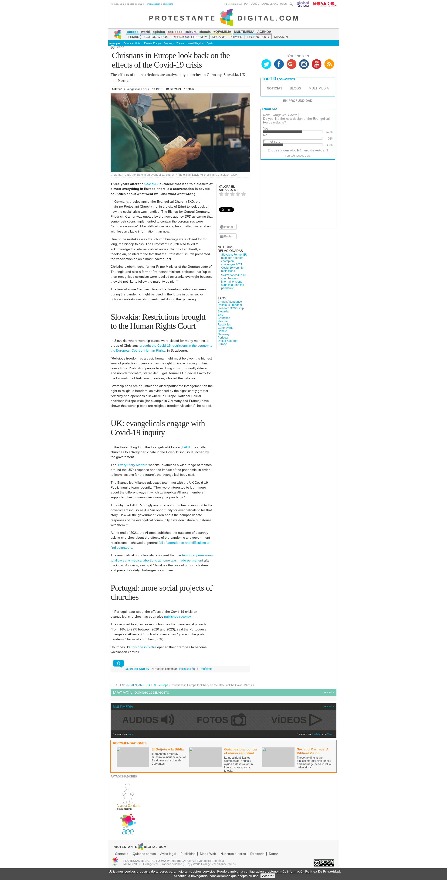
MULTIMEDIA (319, 88)
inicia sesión (153, 4)
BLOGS (295, 88)
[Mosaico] (323, 4)
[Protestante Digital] (223, 17)
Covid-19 (151, 184)
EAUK (186, 447)
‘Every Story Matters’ (132, 465)
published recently (177, 616)
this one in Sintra (144, 647)
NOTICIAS (274, 88)
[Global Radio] (303, 4)
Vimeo (330, 734)
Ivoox (130, 734)
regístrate (168, 4)
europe (114, 43)
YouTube (316, 734)
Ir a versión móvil (233, 4)
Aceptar (268, 876)
